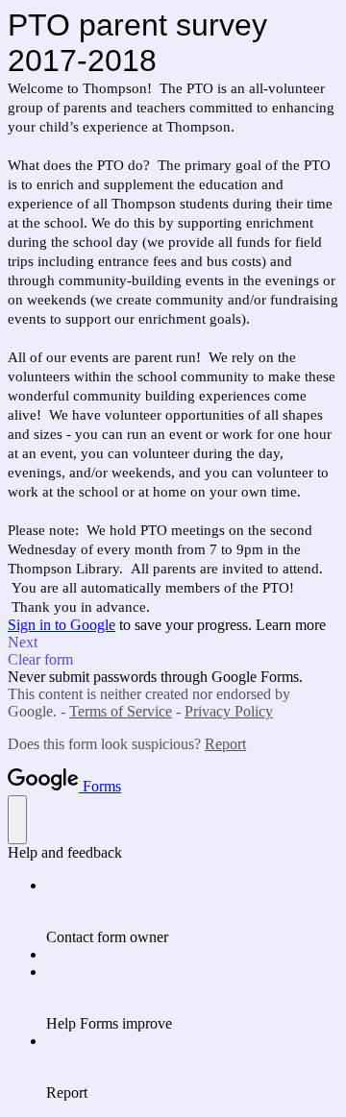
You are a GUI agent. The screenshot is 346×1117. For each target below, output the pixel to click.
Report (225, 744)
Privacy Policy (229, 711)
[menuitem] (192, 911)
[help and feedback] (17, 819)
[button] (173, 642)
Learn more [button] (291, 625)
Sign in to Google (61, 625)
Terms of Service (120, 711)
